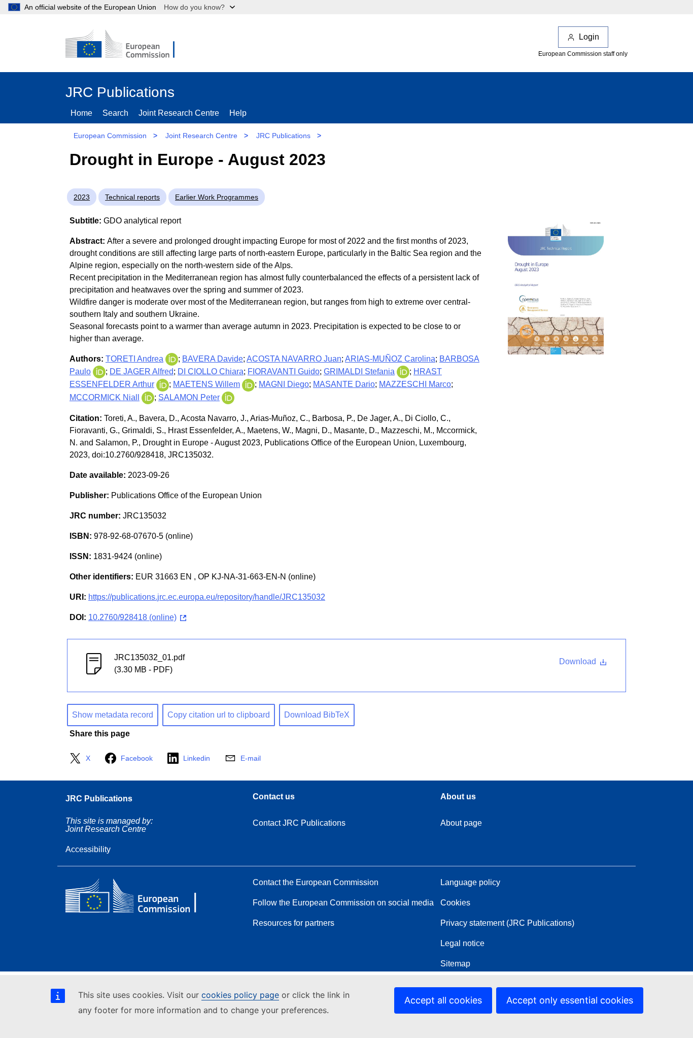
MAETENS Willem (206, 384)
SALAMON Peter (189, 397)
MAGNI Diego (284, 384)
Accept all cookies (443, 1000)
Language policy (470, 882)
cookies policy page (240, 995)
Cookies (455, 902)
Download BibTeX (317, 714)
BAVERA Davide (212, 358)
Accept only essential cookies (569, 1000)
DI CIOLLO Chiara (211, 371)
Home (81, 113)
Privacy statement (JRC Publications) (507, 923)
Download (578, 661)
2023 (82, 197)
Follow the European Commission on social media (343, 902)
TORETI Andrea (134, 358)
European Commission (110, 136)
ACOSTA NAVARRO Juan (294, 358)
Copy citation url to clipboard (218, 714)
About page (461, 823)
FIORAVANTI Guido (284, 371)
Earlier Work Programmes (216, 197)
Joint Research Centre (178, 113)
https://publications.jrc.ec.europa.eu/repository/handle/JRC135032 (206, 597)
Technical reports (132, 197)
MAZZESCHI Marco (415, 384)
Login (589, 37)
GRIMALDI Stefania (359, 371)
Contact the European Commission (315, 882)
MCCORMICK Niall (105, 397)
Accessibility (88, 849)
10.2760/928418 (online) (132, 617)
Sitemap (455, 963)
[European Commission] (126, 44)
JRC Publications (283, 136)
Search (115, 113)
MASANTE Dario (344, 384)
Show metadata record (112, 714)
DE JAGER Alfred (142, 371)
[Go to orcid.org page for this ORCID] (171, 358)
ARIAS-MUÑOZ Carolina (390, 358)
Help (238, 113)
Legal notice (462, 943)
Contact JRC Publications (299, 823)
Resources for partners (293, 923)
